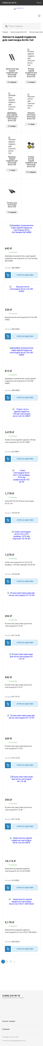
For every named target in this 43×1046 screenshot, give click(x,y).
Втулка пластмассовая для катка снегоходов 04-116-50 (18, 747)
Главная (5, 32)
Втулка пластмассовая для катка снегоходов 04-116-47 (18, 686)
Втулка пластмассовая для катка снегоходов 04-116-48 (18, 808)
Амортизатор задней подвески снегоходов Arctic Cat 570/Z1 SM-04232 (21, 931)
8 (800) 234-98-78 (11, 995)
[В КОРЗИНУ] (8, 275)
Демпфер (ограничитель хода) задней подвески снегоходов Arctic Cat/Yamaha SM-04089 (21, 258)
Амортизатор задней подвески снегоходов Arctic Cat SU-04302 (17, 870)
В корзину (8, 275)
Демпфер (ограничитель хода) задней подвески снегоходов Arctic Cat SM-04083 (20, 381)
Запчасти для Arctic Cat (18, 32)
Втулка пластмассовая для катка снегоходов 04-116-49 (18, 625)
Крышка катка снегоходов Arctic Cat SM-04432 (21, 318)
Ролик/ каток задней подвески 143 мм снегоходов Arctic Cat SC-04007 (20, 441)
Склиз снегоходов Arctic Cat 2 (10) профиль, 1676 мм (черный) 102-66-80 (20, 563)
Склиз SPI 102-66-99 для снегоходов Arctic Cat (19, 502)
